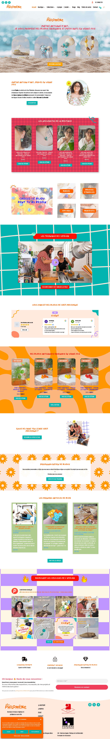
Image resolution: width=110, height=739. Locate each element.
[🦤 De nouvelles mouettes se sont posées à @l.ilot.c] (88, 628)
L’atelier (66, 7)
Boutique (40, 7)
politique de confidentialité (22, 690)
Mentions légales (64, 733)
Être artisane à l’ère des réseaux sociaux (24, 527)
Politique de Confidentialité (76, 733)
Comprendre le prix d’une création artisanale (55, 527)
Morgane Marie (49, 733)
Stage (74, 7)
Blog (78, 7)
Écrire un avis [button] (24, 329)
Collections (50, 7)
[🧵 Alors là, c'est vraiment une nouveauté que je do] (88, 606)
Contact (95, 7)
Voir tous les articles (55, 560)
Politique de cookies (17, 735)
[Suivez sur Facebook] (9, 2)
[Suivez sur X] (6, 2)
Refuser (22, 731)
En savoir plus (32, 103)
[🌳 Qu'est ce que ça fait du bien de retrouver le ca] (22, 628)
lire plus (15, 550)
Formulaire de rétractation (64, 735)
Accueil (34, 7)
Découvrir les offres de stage (32, 437)
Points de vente (86, 7)
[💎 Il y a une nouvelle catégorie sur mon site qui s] (44, 628)
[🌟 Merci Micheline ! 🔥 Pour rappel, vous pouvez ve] (66, 628)
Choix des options (23, 164)
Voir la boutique (55, 405)
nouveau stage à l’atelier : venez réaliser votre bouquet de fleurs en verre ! (85, 528)
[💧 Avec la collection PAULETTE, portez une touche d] (22, 606)
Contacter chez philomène (55, 479)
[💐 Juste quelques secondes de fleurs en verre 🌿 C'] (66, 606)
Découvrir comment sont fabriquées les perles (55, 287)
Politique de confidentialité (25, 735)
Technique (84, 532)
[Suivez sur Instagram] (3, 2)
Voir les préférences (35, 731)
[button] (41, 719)
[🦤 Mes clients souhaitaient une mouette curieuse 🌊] (44, 606)
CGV (58, 733)
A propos (59, 7)
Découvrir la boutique (55, 64)
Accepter (8, 731)
